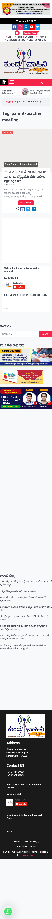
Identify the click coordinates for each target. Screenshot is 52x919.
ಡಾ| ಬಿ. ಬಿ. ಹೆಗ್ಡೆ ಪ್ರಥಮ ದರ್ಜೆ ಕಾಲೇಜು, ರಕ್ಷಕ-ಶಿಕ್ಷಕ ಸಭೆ (25, 179)
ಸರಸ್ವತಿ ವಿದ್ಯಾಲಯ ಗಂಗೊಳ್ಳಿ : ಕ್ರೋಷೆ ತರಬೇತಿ (30, 92)
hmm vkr (42, 37)
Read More (26, 202)
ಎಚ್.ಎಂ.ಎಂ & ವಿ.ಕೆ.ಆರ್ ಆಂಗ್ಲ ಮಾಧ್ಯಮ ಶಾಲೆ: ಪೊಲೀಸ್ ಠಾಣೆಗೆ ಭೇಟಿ (26, 594)
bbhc (10, 37)
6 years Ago (17, 172)
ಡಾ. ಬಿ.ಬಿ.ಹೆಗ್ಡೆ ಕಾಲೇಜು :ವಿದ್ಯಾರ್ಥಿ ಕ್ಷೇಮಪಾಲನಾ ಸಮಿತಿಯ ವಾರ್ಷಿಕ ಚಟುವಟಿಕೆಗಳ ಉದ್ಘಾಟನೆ (23, 633)
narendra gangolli (25, 37)
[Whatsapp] (8, 911)
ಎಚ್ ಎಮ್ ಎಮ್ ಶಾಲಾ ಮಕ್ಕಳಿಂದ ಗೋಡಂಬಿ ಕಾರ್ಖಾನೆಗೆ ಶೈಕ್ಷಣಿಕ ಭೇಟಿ (23, 585)
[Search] (48, 83)
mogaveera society (16, 40)
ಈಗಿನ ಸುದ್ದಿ (8, 133)
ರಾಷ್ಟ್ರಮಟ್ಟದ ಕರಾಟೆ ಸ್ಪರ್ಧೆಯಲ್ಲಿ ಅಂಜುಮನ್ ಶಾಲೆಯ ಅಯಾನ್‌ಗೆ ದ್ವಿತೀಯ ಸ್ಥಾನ (26, 569)
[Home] (4, 82)
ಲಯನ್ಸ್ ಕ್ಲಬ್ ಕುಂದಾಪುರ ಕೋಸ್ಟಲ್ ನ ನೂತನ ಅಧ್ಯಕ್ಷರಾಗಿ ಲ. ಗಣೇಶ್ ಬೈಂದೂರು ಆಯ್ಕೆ (24, 613)
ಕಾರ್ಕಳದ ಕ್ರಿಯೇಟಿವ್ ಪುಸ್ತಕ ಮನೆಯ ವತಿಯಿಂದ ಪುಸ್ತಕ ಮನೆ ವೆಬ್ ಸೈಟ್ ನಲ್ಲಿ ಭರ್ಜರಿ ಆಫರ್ (24, 623)
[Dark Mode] (42, 83)
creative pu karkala (38, 40)
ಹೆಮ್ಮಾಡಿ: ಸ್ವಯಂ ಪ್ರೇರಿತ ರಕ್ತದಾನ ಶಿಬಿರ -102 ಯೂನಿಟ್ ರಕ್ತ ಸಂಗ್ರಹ (24, 604)
